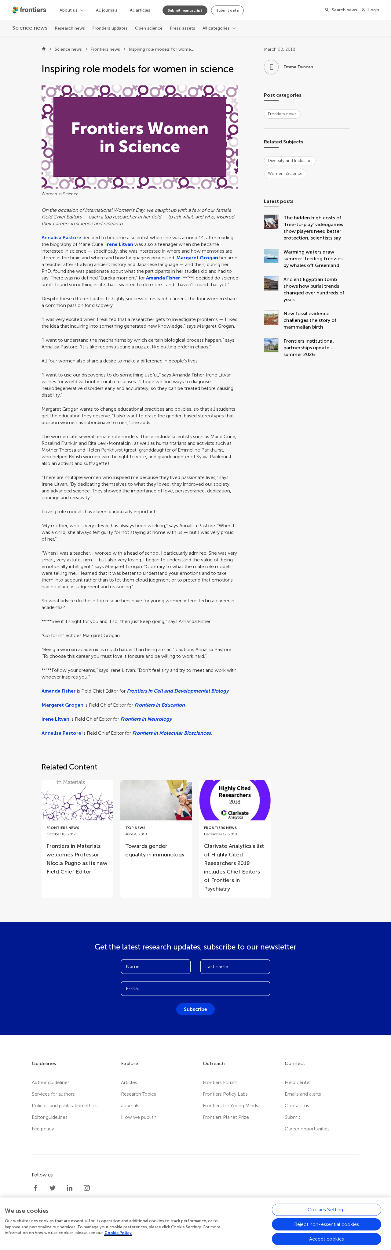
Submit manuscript (185, 10)
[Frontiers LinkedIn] (69, 1188)
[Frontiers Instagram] (86, 1188)
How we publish (138, 1117)
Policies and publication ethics (64, 1105)
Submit (292, 1117)
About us (69, 10)
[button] (140, 137)
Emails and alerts (303, 1094)
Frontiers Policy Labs (225, 1094)
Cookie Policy (118, 1232)
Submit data (227, 10)
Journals (130, 1105)
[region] (195, 1224)
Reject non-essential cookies (326, 1224)
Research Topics (138, 1094)
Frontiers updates (110, 28)
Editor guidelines (50, 1117)
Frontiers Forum (220, 1082)
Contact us (297, 1105)
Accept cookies (326, 1239)
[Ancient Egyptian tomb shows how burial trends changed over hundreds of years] (273, 289)
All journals (107, 10)
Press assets (182, 28)
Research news (70, 28)
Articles (129, 1082)
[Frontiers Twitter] (52, 1188)
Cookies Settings (326, 1209)
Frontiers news (105, 49)
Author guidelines (51, 1082)
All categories (216, 28)
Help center (298, 1082)
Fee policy (43, 1129)
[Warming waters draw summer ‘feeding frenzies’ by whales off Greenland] (273, 259)
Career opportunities (307, 1129)
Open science (149, 28)
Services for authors (53, 1094)
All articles (140, 10)
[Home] (44, 49)
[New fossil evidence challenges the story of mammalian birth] (273, 320)
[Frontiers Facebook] (35, 1188)
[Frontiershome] (30, 10)
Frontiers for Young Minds (230, 1105)
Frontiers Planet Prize (226, 1117)
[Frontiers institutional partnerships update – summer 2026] (273, 348)
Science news (68, 49)
